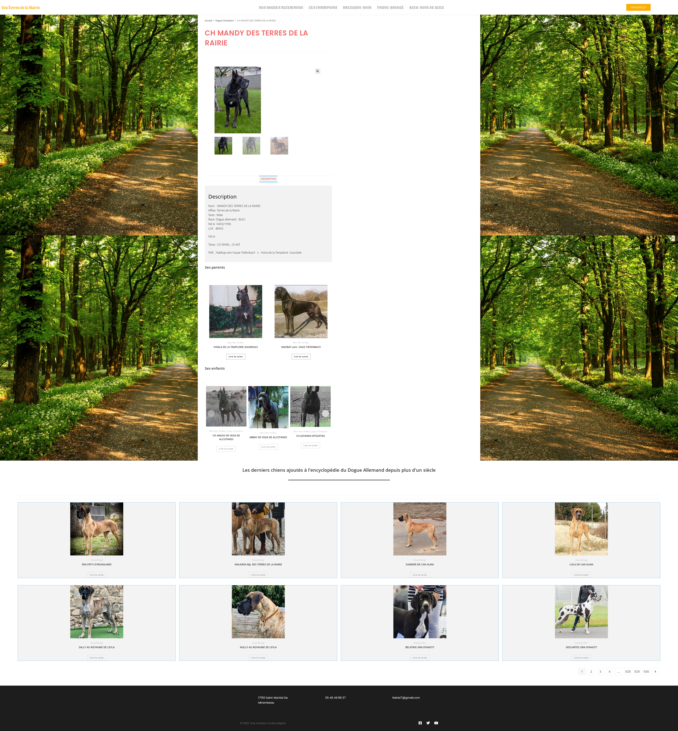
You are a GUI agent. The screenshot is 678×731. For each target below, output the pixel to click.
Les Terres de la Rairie (21, 7)
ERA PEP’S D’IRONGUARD (96, 564)
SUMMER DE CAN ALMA (420, 564)
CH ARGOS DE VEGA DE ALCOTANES (226, 437)
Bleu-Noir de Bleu (426, 7)
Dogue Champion (224, 20)
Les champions (323, 7)
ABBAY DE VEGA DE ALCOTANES (268, 437)
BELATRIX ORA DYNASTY (419, 647)
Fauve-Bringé (390, 7)
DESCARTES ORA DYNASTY (581, 647)
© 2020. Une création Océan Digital (263, 723)
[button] (317, 71)
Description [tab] (268, 178)
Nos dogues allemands (281, 7)
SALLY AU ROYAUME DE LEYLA (97, 647)
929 (637, 671)
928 (628, 671)
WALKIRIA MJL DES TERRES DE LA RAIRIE (258, 564)
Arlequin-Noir (357, 7)
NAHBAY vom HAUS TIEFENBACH (301, 347)
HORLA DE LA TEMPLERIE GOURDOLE (236, 347)
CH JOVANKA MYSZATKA (310, 435)
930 (646, 671)
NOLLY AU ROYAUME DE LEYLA (258, 647)
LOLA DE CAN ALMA (581, 564)
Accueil (208, 20)
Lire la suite (236, 356)
